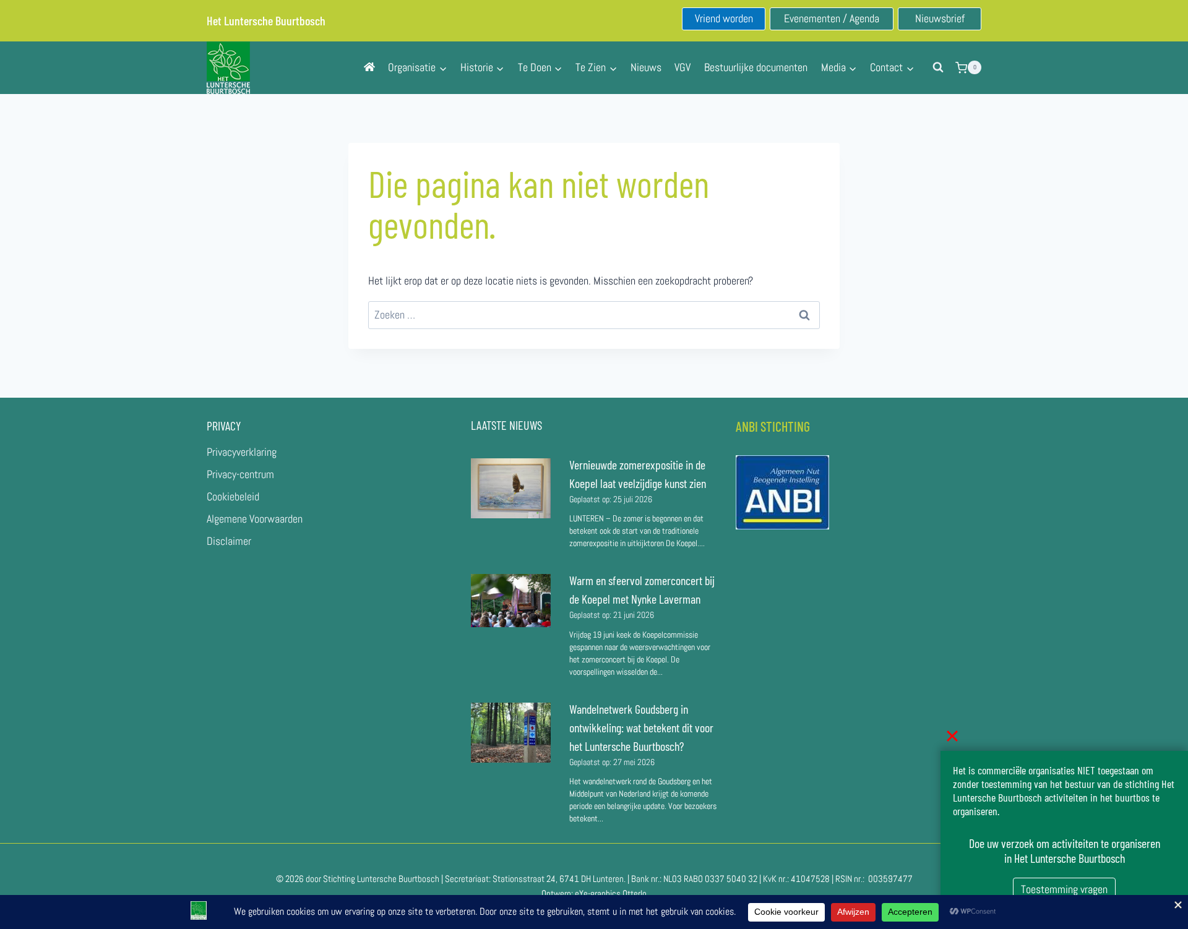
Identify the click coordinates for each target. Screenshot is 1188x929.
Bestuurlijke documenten (755, 67)
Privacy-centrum (240, 474)
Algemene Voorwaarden (255, 519)
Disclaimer (229, 541)
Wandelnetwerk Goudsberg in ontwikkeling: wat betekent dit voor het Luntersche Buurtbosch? (641, 727)
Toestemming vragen (1064, 889)
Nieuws (646, 67)
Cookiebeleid (233, 496)
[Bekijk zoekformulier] (938, 67)
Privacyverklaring (242, 452)
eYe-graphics (598, 893)
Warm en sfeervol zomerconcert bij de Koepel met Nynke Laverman (642, 589)
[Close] (952, 736)
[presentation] (511, 488)
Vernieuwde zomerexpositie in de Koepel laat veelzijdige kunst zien (637, 473)
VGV (682, 67)
